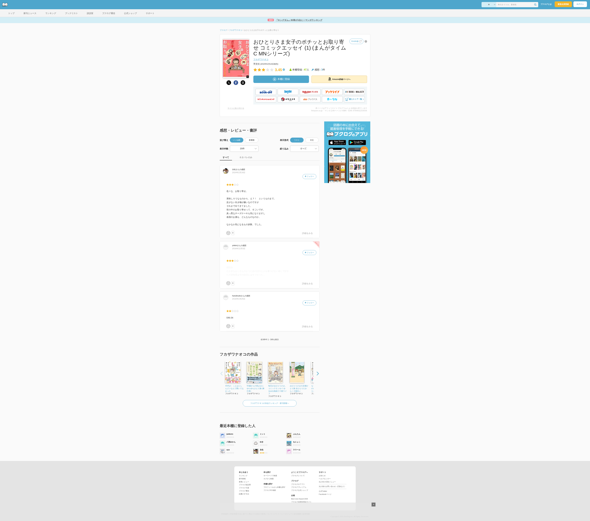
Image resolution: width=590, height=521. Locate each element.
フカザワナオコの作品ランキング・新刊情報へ (269, 403)
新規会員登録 (563, 4)
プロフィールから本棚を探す (274, 487)
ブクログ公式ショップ (299, 490)
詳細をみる (307, 233)
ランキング (243, 476)
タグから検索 (269, 479)
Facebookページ (325, 494)
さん (236, 169)
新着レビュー (244, 482)
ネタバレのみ (245, 157)
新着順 (251, 140)
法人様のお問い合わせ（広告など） (332, 486)
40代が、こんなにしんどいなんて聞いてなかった (234, 388)
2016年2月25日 (238, 299)
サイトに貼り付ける (236, 108)
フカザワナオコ (260, 59)
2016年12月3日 (238, 248)
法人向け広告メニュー (327, 482)
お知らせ (322, 476)
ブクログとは (546, 4)
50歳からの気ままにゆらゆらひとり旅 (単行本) (255, 388)
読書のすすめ (244, 494)
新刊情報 (242, 479)
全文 (312, 140)
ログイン (580, 4)
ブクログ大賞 (244, 488)
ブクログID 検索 (270, 490)
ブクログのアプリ (298, 484)
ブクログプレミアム (298, 487)
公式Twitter (323, 491)
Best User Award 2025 (299, 499)
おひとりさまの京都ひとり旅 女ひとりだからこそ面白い (299, 388)
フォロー (310, 176)
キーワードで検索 (270, 476)
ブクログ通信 (244, 491)
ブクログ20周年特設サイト (301, 502)
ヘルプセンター (325, 479)
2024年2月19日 (238, 172)
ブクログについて (298, 476)
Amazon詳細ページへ (341, 79)
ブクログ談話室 (245, 485)
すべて (226, 157)
